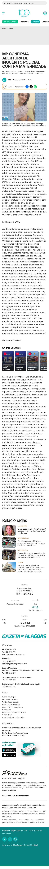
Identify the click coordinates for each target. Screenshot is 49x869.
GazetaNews (7, 715)
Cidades (35, 22)
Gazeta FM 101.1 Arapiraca (12, 707)
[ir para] (28, 749)
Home (4, 28)
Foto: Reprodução (38, 125)
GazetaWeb (6, 710)
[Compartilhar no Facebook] (27, 86)
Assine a (10, 22)
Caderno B (24, 22)
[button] (45, 13)
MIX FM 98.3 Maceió (9, 699)
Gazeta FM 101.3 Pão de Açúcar (14, 712)
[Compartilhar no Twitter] (31, 86)
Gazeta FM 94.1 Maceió (11, 705)
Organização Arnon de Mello (13, 717)
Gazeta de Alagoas (9, 697)
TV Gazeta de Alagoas (10, 702)
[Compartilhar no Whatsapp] (35, 86)
